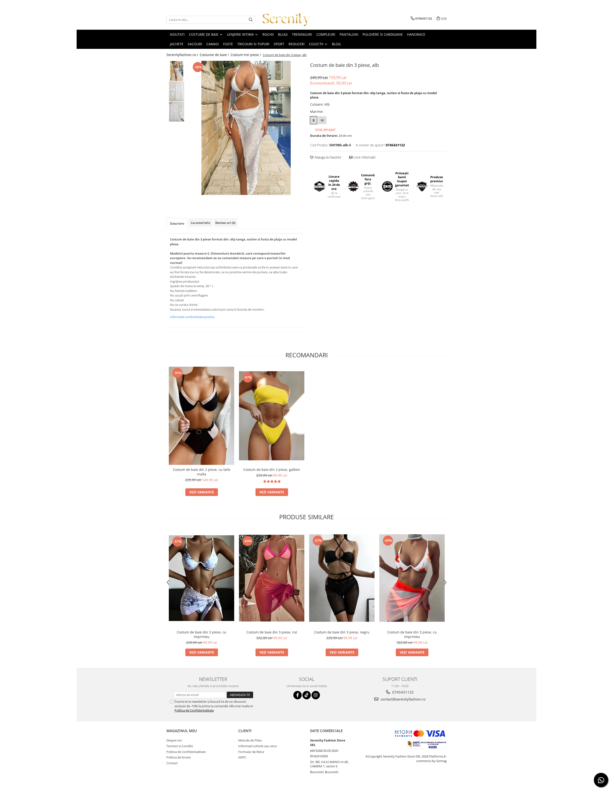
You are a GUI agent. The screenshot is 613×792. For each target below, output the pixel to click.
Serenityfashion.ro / (182, 54)
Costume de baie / (215, 54)
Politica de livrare (178, 757)
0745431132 (402, 692)
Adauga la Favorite (327, 157)
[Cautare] (250, 20)
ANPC (242, 757)
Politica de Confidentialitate (194, 710)
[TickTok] (306, 695)
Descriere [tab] (177, 223)
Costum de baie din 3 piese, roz (271, 632)
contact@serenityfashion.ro (403, 699)
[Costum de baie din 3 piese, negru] (342, 578)
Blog (336, 44)
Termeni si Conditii (179, 746)
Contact (172, 763)
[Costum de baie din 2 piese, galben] (271, 415)
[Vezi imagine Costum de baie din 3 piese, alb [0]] (177, 71)
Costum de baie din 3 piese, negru (341, 632)
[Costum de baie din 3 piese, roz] (271, 578)
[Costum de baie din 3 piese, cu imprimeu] (201, 578)
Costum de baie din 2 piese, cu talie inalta (201, 471)
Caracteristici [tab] (200, 223)
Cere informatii (363, 157)
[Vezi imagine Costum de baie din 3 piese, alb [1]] (177, 91)
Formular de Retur (251, 752)
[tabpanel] (246, 128)
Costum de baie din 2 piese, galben (271, 469)
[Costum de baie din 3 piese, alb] (246, 128)
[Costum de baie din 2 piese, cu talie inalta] (201, 416)
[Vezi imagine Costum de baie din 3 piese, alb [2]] (177, 112)
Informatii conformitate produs (192, 317)
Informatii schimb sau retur (257, 746)
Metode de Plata (250, 740)
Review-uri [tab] (225, 223)
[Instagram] (316, 695)
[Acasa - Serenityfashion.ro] (286, 19)
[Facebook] (297, 695)
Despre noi (174, 740)
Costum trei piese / (246, 54)
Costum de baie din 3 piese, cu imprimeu (201, 634)
